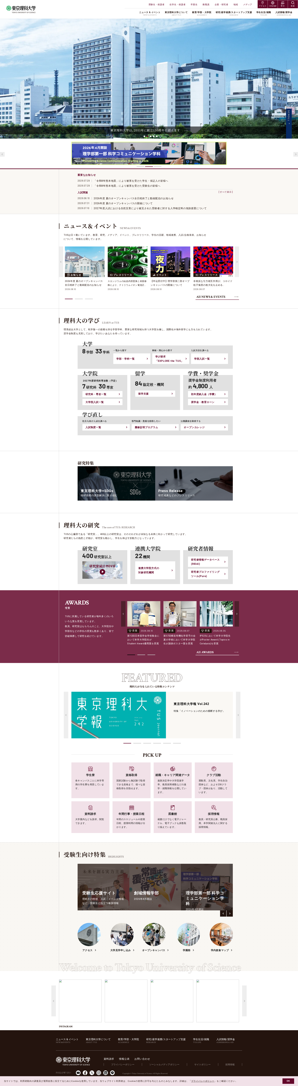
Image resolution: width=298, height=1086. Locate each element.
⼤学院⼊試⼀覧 (95, 402)
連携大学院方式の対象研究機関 (148, 570)
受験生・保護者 (157, 4)
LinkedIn (105, 1072)
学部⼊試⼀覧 (202, 358)
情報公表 (124, 1058)
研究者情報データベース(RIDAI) (205, 561)
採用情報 (230, 1064)
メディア (247, 4)
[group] (103, 887)
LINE (112, 1072)
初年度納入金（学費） (204, 394)
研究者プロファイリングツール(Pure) (205, 574)
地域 (235, 4)
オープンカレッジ (194, 427)
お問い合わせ (142, 1058)
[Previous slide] (2, 154)
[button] (223, 913)
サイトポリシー (202, 1064)
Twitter (92, 1072)
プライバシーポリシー (122, 1064)
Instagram (98, 1072)
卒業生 (194, 4)
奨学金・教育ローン (202, 402)
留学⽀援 (143, 393)
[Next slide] (295, 154)
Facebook (85, 1072)
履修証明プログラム (146, 427)
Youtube (78, 1072)
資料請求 (109, 1058)
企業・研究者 (221, 4)
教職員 (206, 4)
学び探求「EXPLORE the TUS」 (169, 358)
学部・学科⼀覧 (125, 358)
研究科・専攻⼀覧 (96, 394)
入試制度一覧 (93, 427)
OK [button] (288, 1081)
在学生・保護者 (177, 4)
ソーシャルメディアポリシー (164, 1064)
